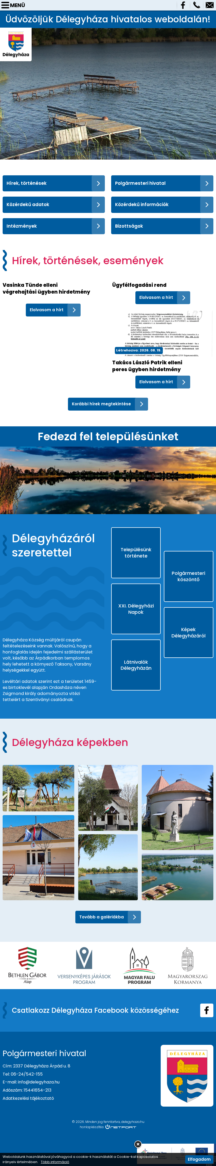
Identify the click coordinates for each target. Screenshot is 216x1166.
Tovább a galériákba (101, 917)
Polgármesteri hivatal (140, 183)
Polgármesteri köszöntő (188, 576)
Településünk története (136, 552)
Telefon (196, 5)
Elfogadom (199, 1159)
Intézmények (22, 226)
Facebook (183, 5)
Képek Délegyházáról (188, 632)
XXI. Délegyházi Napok (136, 608)
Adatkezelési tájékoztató (28, 1098)
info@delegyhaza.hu (209, 5)
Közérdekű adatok (28, 204)
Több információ (55, 1162)
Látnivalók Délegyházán (136, 665)
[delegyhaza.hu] (16, 34)
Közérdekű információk (142, 204)
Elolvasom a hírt (46, 310)
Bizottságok (129, 226)
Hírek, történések (27, 183)
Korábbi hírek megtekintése (101, 404)
